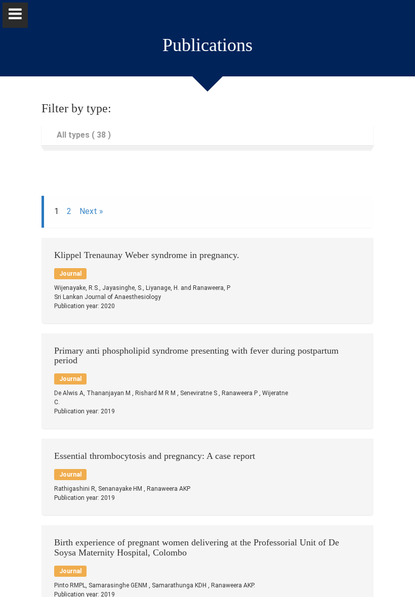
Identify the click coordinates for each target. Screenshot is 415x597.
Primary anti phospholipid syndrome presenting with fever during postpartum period (196, 356)
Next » (91, 211)
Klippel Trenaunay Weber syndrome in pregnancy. (146, 255)
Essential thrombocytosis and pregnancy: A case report (154, 456)
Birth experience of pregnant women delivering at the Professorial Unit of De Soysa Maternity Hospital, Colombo (196, 547)
